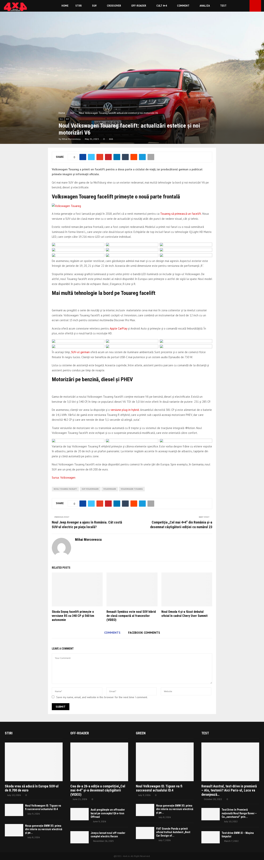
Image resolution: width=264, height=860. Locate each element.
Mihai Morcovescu (71, 138)
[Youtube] (245, 6)
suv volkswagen (90, 489)
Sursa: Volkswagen (63, 477)
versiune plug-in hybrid (125, 410)
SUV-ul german (80, 352)
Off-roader (138, 5)
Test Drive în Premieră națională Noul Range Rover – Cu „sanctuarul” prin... (239, 813)
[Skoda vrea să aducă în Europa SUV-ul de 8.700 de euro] (34, 761)
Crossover (114, 5)
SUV (94, 5)
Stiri (78, 5)
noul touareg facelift (65, 489)
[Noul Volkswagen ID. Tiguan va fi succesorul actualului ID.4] (14, 810)
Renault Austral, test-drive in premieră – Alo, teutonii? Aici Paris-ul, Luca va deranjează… (229, 790)
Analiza (205, 5)
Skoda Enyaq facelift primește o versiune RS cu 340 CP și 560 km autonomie (73, 616)
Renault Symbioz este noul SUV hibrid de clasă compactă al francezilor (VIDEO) (131, 616)
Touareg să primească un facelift (180, 213)
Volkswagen (109, 489)
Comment (183, 5)
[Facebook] (241, 6)
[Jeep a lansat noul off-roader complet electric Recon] (79, 837)
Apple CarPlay (119, 328)
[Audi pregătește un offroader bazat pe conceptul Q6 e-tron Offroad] (79, 814)
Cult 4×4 (161, 5)
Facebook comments (144, 632)
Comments (112, 632)
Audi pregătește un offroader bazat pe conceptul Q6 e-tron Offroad (108, 813)
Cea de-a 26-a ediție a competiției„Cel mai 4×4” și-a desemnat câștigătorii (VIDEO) (97, 790)
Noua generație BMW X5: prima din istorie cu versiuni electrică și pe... (43, 829)
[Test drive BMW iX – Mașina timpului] (210, 837)
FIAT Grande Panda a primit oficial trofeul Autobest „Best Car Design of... (173, 832)
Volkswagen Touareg (132, 489)
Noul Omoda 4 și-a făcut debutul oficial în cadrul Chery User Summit (184, 614)
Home (64, 5)
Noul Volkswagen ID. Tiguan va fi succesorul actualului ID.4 (159, 788)
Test (223, 5)
